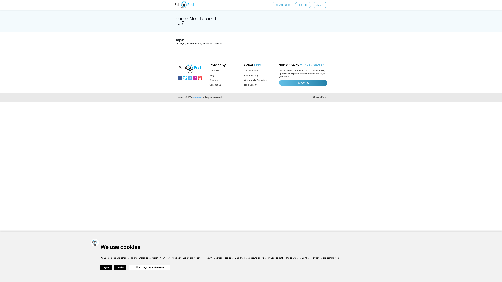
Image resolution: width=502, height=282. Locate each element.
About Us (214, 70)
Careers (213, 80)
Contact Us (215, 84)
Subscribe (303, 82)
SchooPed (197, 97)
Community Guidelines (255, 80)
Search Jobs (283, 5)
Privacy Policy (251, 75)
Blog (211, 75)
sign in (303, 5)
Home (178, 24)
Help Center (250, 84)
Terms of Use (251, 70)
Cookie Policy (320, 97)
